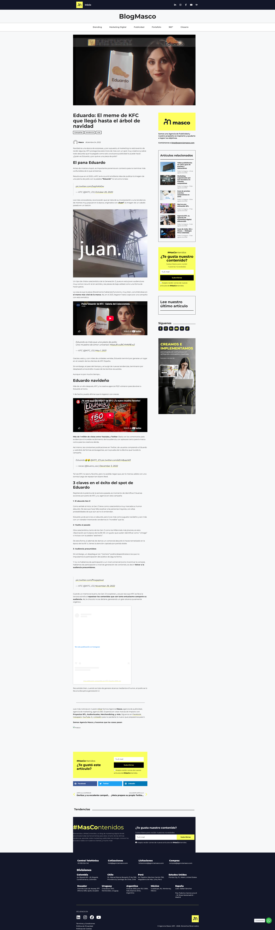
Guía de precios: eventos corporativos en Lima (183, 194)
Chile (110, 874)
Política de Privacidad (84, 926)
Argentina (132, 886)
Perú (141, 874)
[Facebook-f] (186, 5)
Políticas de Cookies (84, 929)
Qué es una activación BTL (183, 205)
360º (171, 27)
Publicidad (139, 27)
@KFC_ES (96, 460)
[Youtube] (191, 5)
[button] (85, 783)
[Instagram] (180, 5)
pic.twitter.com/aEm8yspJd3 (116, 460)
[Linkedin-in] (175, 5)
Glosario (184, 27)
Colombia (82, 874)
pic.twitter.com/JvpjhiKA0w (90, 186)
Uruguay (107, 886)
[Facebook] (92, 917)
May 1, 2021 (100, 350)
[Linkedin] (78, 917)
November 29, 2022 (105, 586)
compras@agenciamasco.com (180, 863)
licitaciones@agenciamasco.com (151, 863)
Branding (97, 27)
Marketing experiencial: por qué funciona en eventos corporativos (184, 179)
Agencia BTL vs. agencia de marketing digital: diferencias (184, 218)
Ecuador (82, 886)
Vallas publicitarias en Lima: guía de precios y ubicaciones (184, 165)
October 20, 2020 (104, 192)
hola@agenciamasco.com (118, 863)
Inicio (88, 5)
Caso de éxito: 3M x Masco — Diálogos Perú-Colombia (184, 231)
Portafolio (156, 27)
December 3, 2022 (108, 466)
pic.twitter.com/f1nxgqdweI (90, 580)
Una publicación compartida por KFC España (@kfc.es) (102, 681)
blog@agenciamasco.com (182, 143)
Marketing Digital (117, 27)
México (155, 886)
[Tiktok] (187, 328)
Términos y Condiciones (85, 924)
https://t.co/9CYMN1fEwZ (122, 344)
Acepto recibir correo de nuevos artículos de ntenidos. (162, 842)
